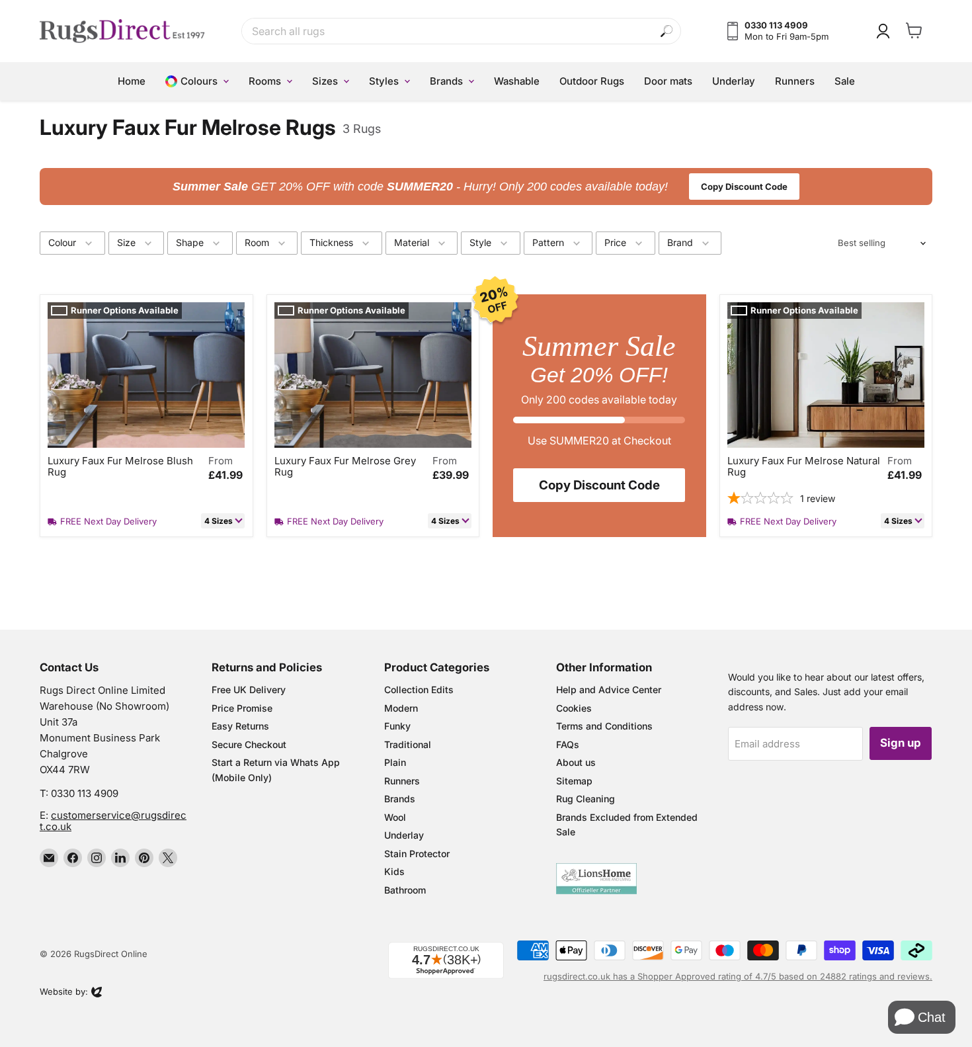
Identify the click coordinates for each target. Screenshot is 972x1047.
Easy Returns (240, 726)
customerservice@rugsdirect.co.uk (113, 821)
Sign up (900, 742)
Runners (402, 780)
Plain (395, 762)
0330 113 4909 (84, 793)
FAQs (567, 744)
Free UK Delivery (249, 689)
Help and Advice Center (608, 689)
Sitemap (574, 780)
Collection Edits (419, 689)
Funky (397, 726)
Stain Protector (417, 853)
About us (576, 762)
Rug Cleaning (585, 798)
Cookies (574, 708)
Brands (399, 798)
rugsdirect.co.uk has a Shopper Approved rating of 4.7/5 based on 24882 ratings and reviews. (738, 976)
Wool (395, 817)
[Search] (667, 31)
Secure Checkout (249, 744)
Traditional (407, 744)
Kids (394, 871)
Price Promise (242, 708)
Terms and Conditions (604, 726)
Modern (401, 708)
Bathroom (405, 890)
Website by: (64, 992)
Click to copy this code (486, 186)
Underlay (404, 835)
